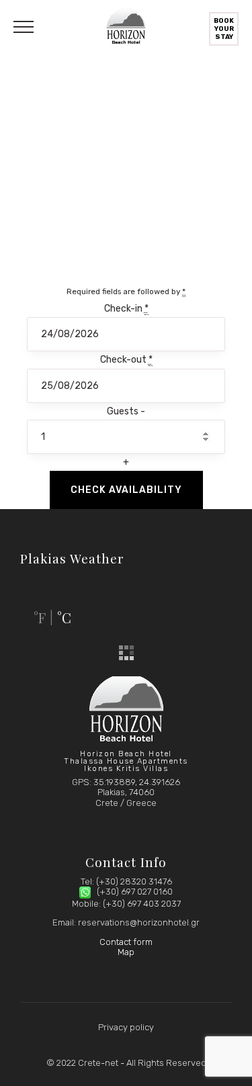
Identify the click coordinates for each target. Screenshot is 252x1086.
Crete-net (98, 1063)
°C (64, 617)
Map (126, 952)
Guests (123, 411)
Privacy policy (126, 1027)
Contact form (126, 942)
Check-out (126, 359)
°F (40, 617)
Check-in (126, 308)
